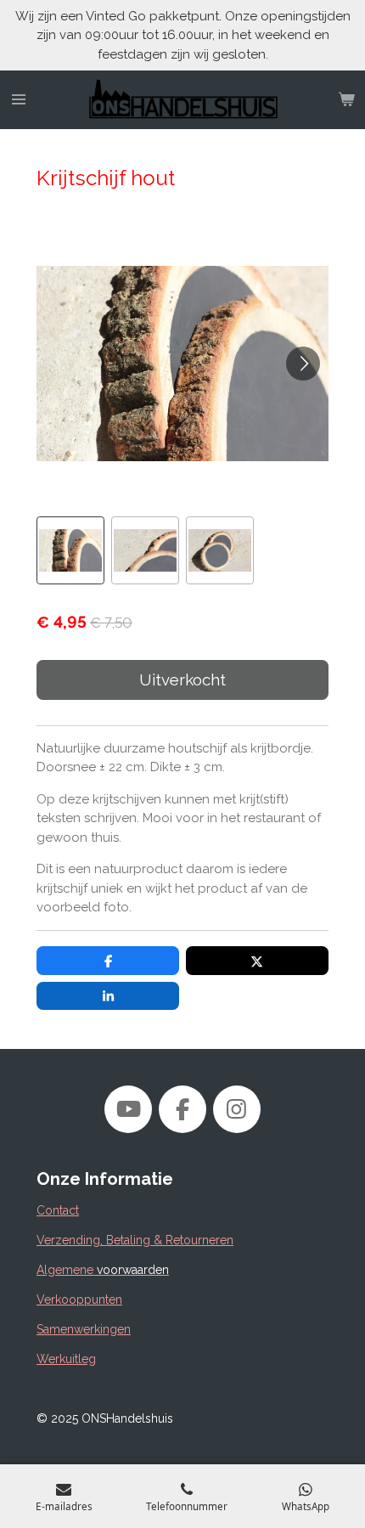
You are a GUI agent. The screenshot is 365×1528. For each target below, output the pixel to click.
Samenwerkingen (83, 1329)
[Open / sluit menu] (18, 100)
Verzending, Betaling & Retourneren (134, 1240)
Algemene (102, 1270)
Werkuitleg (66, 1359)
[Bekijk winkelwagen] (346, 100)
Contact (57, 1210)
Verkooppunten (79, 1299)
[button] (70, 550)
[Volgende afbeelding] (303, 364)
